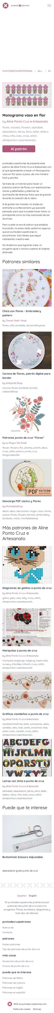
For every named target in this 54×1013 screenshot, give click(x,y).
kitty (24, 597)
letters (44, 131)
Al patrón (19, 149)
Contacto (7, 932)
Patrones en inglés (12, 987)
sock (12, 731)
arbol (5, 731)
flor (21, 447)
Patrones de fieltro (12, 977)
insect (39, 660)
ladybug (30, 660)
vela (14, 727)
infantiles (17, 664)
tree (45, 727)
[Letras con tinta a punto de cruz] (27, 758)
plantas (28, 447)
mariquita (7, 660)
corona (6, 387)
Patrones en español (13, 992)
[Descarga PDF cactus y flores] (27, 478)
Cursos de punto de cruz (15, 965)
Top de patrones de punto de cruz (21, 949)
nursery (6, 664)
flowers (25, 127)
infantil (26, 664)
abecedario (9, 131)
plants (37, 447)
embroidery (43, 514)
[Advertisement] (27, 40)
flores (5, 127)
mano (16, 518)
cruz (34, 451)
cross (26, 136)
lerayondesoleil (11, 454)
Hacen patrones (11, 944)
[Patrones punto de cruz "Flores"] (27, 414)
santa (27, 727)
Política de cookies (22, 1009)
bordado (20, 325)
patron (20, 451)
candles (6, 727)
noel (20, 727)
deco (44, 447)
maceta (15, 127)
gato (12, 597)
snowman (36, 727)
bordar (34, 387)
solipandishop (10, 391)
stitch (33, 136)
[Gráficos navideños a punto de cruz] (27, 691)
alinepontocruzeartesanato (19, 140)
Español (21, 895)
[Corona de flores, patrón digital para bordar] (27, 350)
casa (40, 511)
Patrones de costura (13, 982)
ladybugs (19, 660)
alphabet (37, 127)
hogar (33, 511)
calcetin (20, 731)
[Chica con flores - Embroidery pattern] (27, 288)
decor (5, 511)
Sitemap (37, 1009)
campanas (36, 723)
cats (18, 597)
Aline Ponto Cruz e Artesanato (27, 121)
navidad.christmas (12, 723)
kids (18, 136)
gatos (5, 597)
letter (36, 131)
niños (5, 136)
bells (26, 723)
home (47, 511)
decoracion (22, 511)
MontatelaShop (14, 506)
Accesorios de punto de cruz (18, 961)
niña (12, 325)
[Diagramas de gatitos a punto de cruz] (27, 565)
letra (29, 131)
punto (28, 451)
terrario (31, 514)
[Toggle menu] (49, 5)
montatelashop (29, 518)
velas (46, 723)
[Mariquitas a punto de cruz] (27, 627)
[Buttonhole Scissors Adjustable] (27, 834)
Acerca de (8, 927)
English (33, 895)
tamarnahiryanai (35, 325)
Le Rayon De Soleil (16, 442)
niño (12, 136)
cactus (6, 514)
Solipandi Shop (14, 383)
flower (5, 447)
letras (21, 131)
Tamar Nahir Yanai (16, 320)
